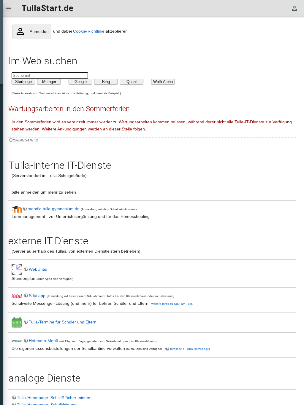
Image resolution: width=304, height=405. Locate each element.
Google (81, 81)
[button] (8, 8)
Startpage (23, 81)
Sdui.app (37, 295)
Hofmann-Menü (43, 340)
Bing (106, 81)
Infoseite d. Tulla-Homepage (189, 348)
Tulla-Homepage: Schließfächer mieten (53, 397)
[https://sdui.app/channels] (17, 295)
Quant (131, 81)
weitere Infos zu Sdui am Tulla (172, 303)
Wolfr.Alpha (163, 81)
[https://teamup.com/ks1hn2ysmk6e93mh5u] (17, 322)
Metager (49, 81)
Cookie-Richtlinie (88, 31)
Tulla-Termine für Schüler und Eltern (62, 322)
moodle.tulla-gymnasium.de (54, 208)
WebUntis (38, 269)
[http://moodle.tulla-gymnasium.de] (17, 208)
